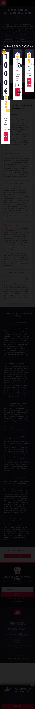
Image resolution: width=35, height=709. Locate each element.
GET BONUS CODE (6, 136)
